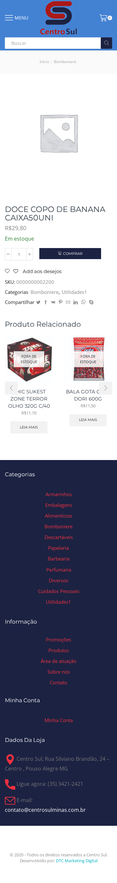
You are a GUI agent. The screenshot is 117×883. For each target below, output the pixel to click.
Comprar (73, 253)
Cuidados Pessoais (58, 591)
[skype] (90, 302)
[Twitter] (38, 302)
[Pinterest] (60, 302)
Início (44, 61)
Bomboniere (65, 61)
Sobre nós (58, 671)
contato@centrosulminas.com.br (45, 809)
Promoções (58, 639)
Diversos (58, 580)
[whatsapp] (83, 302)
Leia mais (29, 427)
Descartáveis (59, 537)
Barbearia (59, 558)
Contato (58, 682)
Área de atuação (58, 661)
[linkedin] (75, 302)
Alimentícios (58, 515)
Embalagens (58, 505)
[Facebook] (45, 302)
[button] (11, 388)
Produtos (58, 650)
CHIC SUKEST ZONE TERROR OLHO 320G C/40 (29, 399)
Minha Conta (59, 720)
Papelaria (58, 548)
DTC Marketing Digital (77, 860)
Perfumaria (58, 569)
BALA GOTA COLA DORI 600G (88, 395)
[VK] (53, 302)
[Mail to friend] (68, 302)
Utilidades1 (74, 292)
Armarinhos (59, 494)
